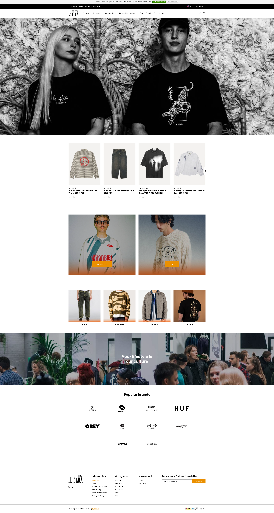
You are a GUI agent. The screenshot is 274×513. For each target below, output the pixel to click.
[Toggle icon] (199, 13)
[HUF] (181, 408)
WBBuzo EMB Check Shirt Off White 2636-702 (82, 192)
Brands (148, 13)
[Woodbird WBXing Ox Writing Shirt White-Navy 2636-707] (189, 164)
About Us (95, 480)
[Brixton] (92, 408)
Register (141, 480)
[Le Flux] (73, 13)
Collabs (189, 324)
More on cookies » (172, 2)
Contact (95, 483)
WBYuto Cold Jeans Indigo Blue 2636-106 (118, 192)
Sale (141, 13)
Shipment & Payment (99, 486)
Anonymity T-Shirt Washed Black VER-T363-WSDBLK (152, 192)
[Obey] (92, 426)
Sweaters (119, 324)
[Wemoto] (122, 444)
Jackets (154, 324)
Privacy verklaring (98, 496)
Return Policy (96, 489)
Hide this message (159, 2)
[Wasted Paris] (181, 426)
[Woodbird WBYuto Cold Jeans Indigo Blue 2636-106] (119, 164)
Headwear (119, 483)
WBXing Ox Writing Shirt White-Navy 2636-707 (189, 192)
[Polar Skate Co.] (122, 426)
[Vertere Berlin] (151, 426)
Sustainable (123, 13)
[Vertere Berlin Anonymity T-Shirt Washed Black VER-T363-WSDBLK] (154, 164)
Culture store (159, 13)
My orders (142, 483)
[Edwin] (151, 408)
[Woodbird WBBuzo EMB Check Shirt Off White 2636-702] (84, 164)
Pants (84, 324)
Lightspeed (95, 509)
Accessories (119, 486)
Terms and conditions (99, 493)
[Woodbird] (151, 444)
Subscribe (199, 481)
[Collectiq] (122, 408)
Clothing (118, 480)
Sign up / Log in (200, 6)
